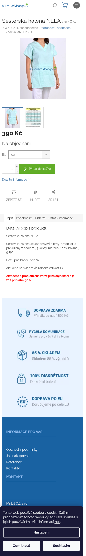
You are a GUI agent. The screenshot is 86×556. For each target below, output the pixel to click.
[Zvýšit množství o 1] (17, 166)
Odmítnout (21, 546)
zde (57, 522)
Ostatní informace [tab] (60, 218)
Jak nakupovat (17, 456)
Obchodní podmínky (22, 450)
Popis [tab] (9, 218)
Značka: (19, 32)
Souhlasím (61, 546)
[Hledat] (55, 5)
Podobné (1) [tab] (24, 218)
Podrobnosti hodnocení (55, 28)
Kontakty (13, 468)
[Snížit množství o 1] (17, 171)
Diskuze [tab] (40, 218)
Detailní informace (14, 179)
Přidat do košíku (40, 168)
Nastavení (41, 532)
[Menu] (76, 5)
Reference (14, 462)
